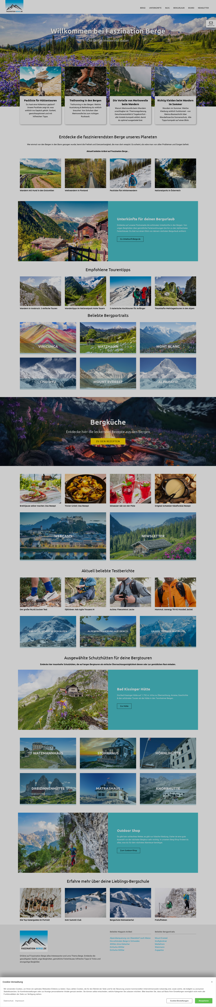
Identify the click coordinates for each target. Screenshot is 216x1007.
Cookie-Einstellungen (179, 1001)
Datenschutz (9, 1001)
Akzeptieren (204, 1001)
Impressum (19, 1001)
